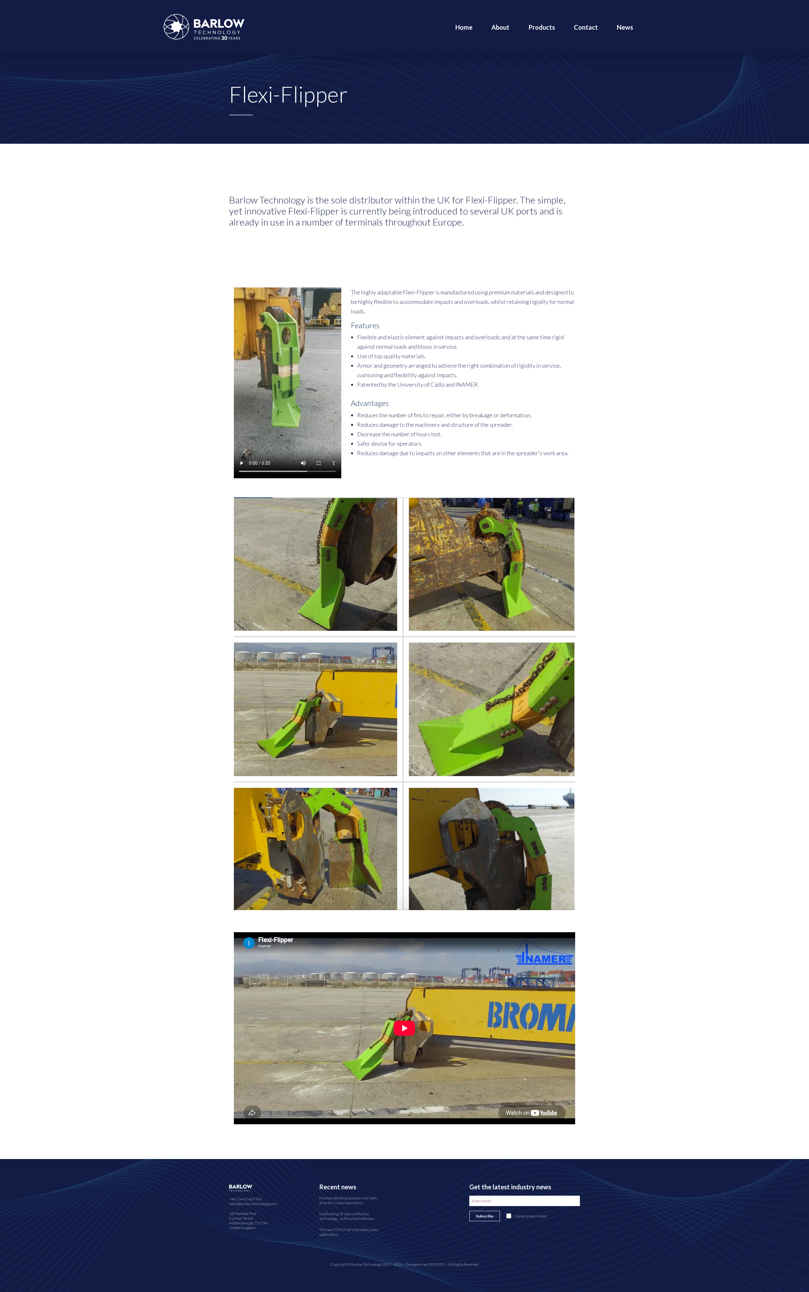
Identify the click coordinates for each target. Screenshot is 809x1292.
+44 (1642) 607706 (245, 1199)
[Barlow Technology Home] (204, 26)
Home (463, 27)
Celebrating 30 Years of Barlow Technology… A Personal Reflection (347, 1216)
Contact (586, 27)
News (625, 27)
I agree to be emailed (530, 1216)
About (500, 27)
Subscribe (484, 1216)
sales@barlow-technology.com (253, 1203)
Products (541, 27)
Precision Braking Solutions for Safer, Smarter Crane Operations (348, 1200)
